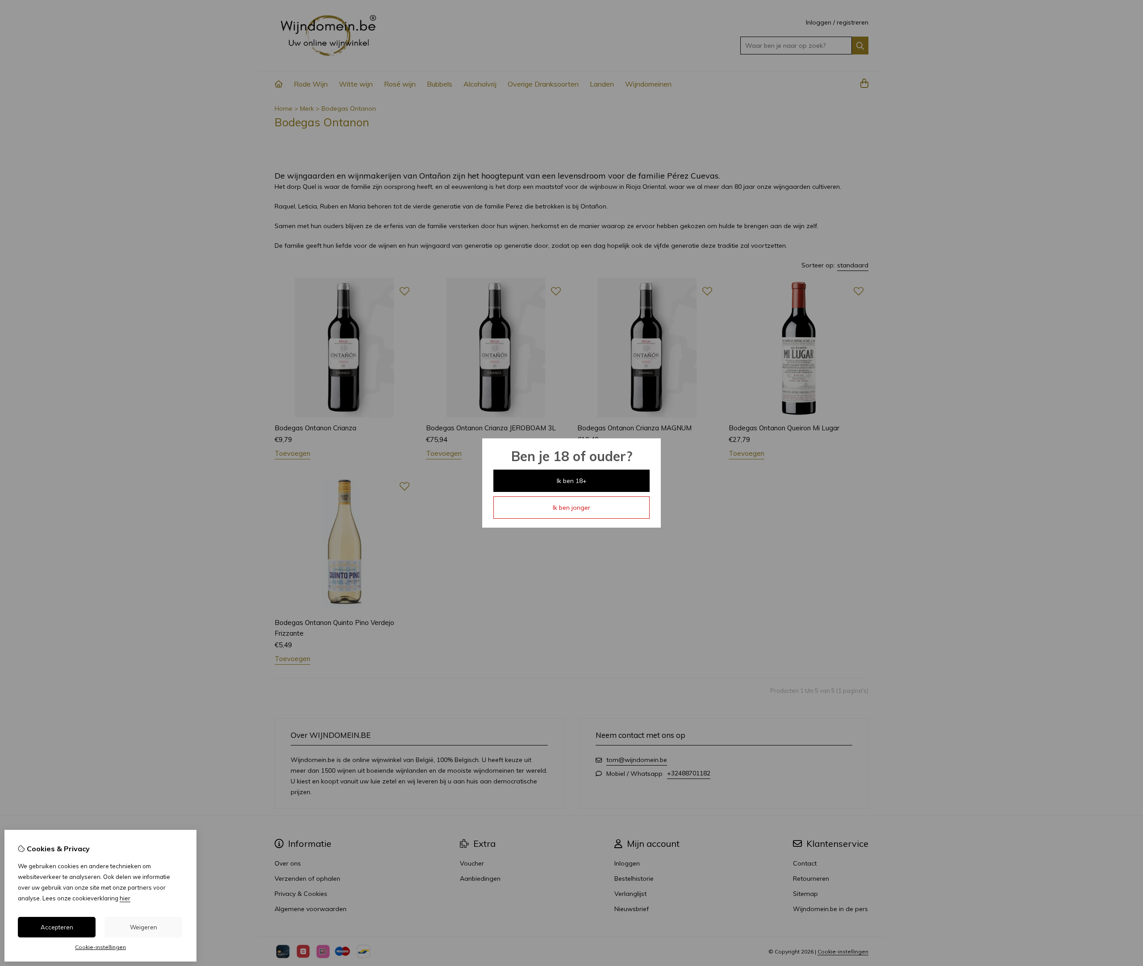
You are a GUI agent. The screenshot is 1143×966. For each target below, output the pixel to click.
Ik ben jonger (571, 508)
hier (125, 898)
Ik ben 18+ (572, 481)
